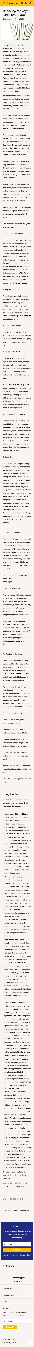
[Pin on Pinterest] (14, 1199)
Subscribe (17, 1250)
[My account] (26, 3)
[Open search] (22, 3)
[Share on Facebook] (11, 1199)
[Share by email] (21, 1199)
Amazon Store (22, 1186)
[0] (30, 3)
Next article (24, 1211)
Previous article (11, 1211)
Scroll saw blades (10, 115)
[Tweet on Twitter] (18, 1199)
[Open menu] (4, 3)
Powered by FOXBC (10, 1343)
